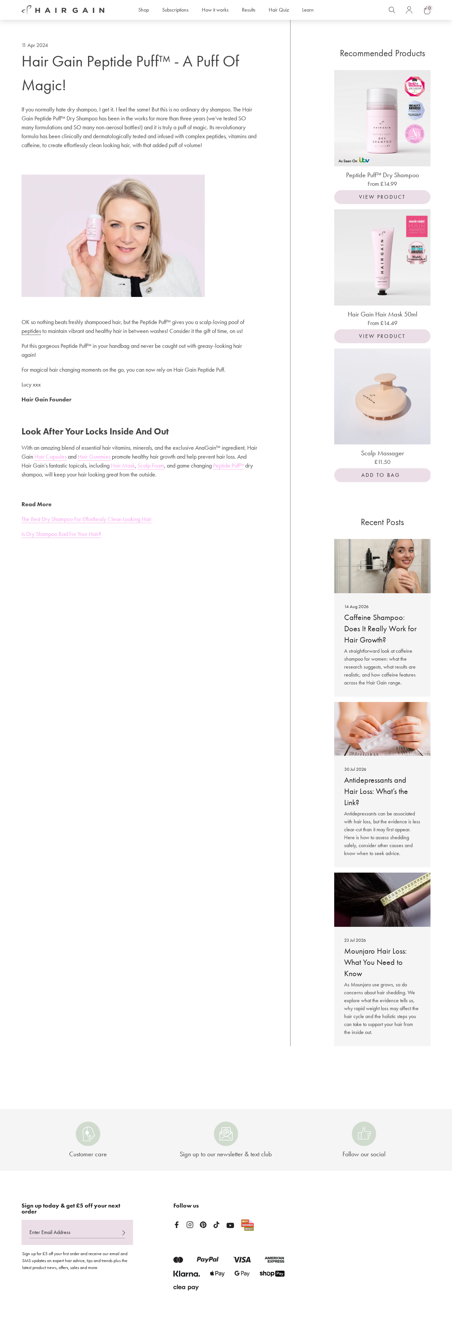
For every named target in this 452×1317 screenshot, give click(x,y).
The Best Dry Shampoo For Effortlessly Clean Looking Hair (87, 519)
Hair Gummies (94, 456)
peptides (31, 331)
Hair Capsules (50, 456)
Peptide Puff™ (228, 465)
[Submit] (123, 1233)
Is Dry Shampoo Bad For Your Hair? (61, 534)
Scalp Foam (151, 465)
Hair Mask (123, 465)
